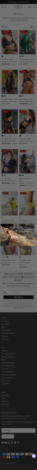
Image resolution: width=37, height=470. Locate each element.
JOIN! (18, 237)
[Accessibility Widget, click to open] (34, 456)
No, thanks (18, 241)
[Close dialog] (35, 225)
